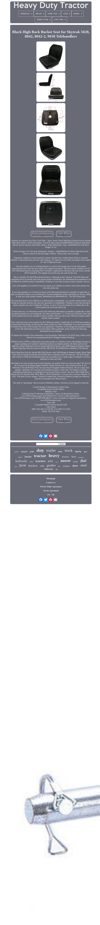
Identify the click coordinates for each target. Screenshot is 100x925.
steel (83, 465)
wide (42, 466)
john (50, 461)
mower (66, 461)
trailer (51, 450)
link (59, 466)
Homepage (50, 478)
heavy (54, 455)
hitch (73, 456)
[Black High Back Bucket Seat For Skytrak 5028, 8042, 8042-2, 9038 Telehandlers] (51, 56)
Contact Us (50, 483)
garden (51, 465)
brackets (32, 465)
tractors (40, 461)
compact (66, 466)
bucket (28, 456)
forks (60, 451)
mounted (24, 452)
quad (85, 452)
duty (40, 450)
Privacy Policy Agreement (51, 487)
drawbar (65, 457)
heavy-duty (81, 457)
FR (53, 495)
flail (83, 461)
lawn (56, 462)
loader (75, 462)
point (16, 452)
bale (31, 462)
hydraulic (21, 461)
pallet (32, 452)
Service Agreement (51, 491)
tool (57, 469)
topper (20, 457)
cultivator (48, 469)
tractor (40, 456)
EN (48, 495)
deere (75, 465)
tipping (78, 451)
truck (69, 450)
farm (22, 465)
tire (16, 466)
